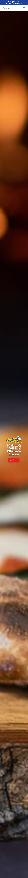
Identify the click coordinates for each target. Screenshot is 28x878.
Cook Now (12, 460)
